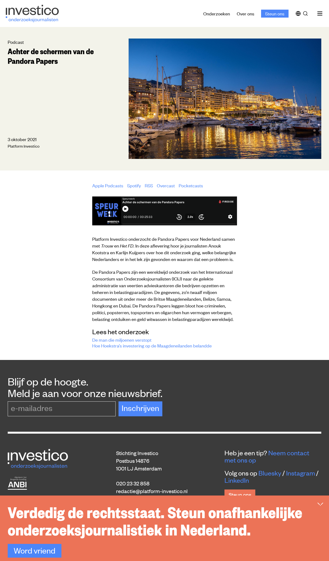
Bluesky (269, 473)
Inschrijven (140, 408)
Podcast (16, 42)
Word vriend (34, 550)
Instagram (300, 473)
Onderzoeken (216, 13)
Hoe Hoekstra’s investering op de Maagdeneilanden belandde (152, 345)
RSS (149, 185)
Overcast (166, 185)
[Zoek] (306, 13)
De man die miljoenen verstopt (121, 340)
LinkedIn (236, 480)
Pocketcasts (191, 185)
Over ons (245, 13)
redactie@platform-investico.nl (152, 491)
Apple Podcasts (107, 185)
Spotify (134, 185)
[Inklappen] (320, 504)
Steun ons (274, 13)
